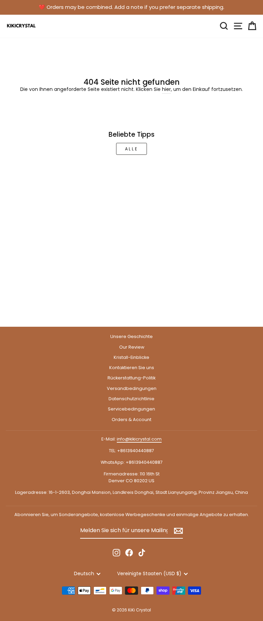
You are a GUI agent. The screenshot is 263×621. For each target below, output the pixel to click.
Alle (131, 149)
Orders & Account (131, 419)
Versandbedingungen (131, 388)
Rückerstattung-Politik (131, 378)
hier (166, 89)
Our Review (131, 347)
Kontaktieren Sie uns (131, 367)
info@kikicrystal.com (139, 439)
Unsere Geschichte (131, 336)
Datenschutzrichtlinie (131, 399)
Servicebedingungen (131, 409)
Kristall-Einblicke (131, 357)
